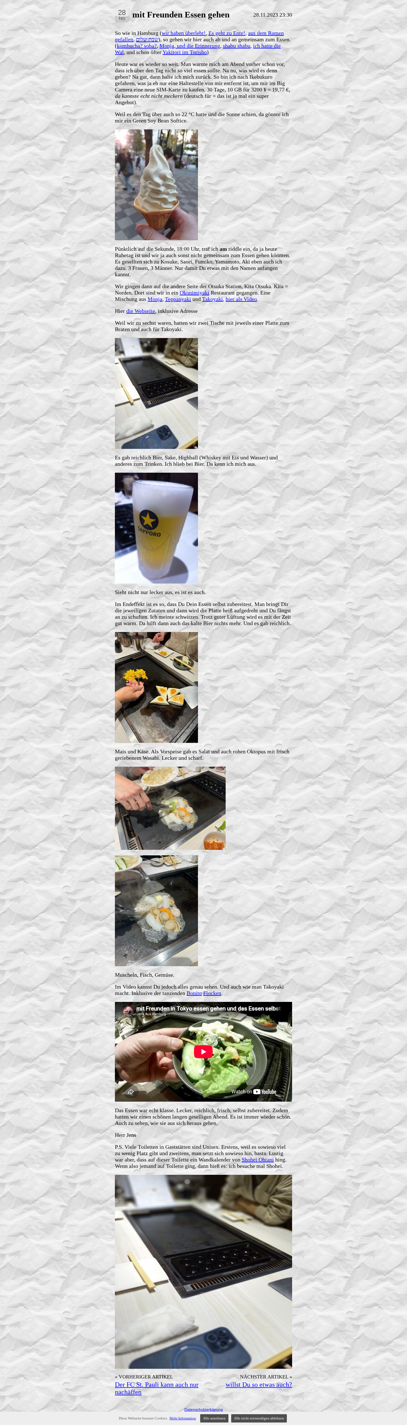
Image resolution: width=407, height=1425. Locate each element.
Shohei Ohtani (258, 1160)
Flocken (212, 993)
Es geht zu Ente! (226, 33)
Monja (155, 299)
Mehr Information (182, 1418)
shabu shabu (236, 46)
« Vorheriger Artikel (144, 1377)
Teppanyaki (178, 299)
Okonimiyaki (194, 293)
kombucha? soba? (137, 46)
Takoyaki (212, 299)
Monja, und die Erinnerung (189, 46)
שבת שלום (147, 39)
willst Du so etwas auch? (259, 1384)
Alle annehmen (214, 1418)
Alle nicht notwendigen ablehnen (259, 1418)
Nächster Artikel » (266, 1377)
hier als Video (241, 299)
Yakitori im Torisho (185, 52)
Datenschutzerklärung (203, 1409)
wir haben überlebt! (184, 33)
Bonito (194, 993)
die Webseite (140, 311)
